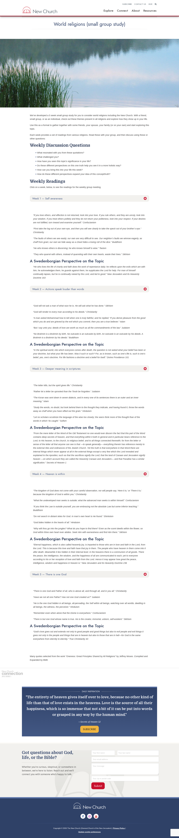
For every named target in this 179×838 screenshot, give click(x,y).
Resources (149, 10)
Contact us (140, 4)
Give (150, 4)
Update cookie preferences (89, 832)
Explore (108, 10)
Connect (122, 10)
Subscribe (127, 4)
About (136, 10)
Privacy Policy (119, 828)
